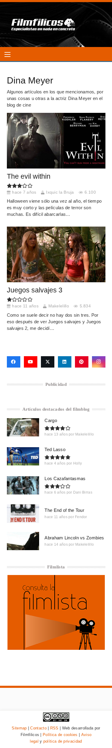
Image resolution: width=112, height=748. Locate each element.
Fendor (81, 517)
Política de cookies (60, 734)
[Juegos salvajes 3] (56, 254)
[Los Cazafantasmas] (23, 485)
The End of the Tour (64, 510)
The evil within (28, 176)
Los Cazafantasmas (65, 478)
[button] (7, 54)
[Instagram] (98, 362)
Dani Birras (82, 492)
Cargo (51, 420)
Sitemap (19, 728)
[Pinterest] (81, 362)
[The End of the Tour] (23, 513)
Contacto (38, 728)
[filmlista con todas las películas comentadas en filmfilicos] (56, 648)
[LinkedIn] (64, 362)
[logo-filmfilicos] (43, 24)
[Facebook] (13, 362)
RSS (54, 728)
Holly (77, 463)
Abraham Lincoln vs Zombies (74, 537)
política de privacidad (62, 741)
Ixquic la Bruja (60, 192)
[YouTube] (30, 362)
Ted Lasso (55, 449)
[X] (47, 362)
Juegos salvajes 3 (34, 290)
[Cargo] (23, 427)
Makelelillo (58, 306)
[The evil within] (56, 141)
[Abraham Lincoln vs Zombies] (23, 541)
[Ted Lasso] (23, 456)
